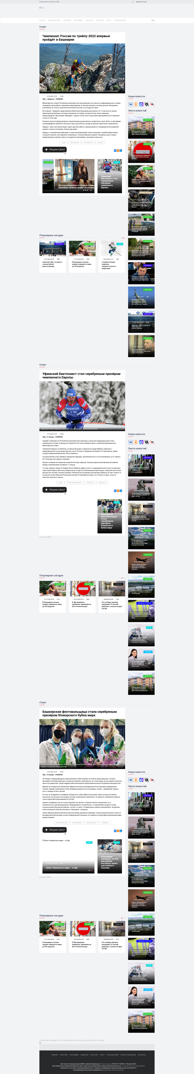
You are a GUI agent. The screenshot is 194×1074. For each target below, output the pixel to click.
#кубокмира (77, 823)
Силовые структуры (144, 603)
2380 (147, 199)
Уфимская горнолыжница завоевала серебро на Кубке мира (68, 866)
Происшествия (120, 20)
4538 (147, 322)
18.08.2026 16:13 (138, 490)
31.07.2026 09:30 (138, 128)
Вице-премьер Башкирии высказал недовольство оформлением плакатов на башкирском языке (141, 253)
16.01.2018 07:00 (52, 861)
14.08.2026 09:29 (138, 537)
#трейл (100, 142)
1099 (147, 128)
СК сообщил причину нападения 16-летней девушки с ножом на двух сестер (52, 605)
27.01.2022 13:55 (108, 170)
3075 (117, 259)
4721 (147, 274)
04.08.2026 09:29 (138, 659)
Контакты (142, 1055)
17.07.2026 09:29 (138, 248)
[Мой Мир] (121, 150)
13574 (62, 181)
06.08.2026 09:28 (138, 634)
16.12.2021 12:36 (108, 850)
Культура (100, 20)
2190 (147, 610)
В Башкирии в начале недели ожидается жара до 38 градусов (141, 181)
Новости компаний (128, 1055)
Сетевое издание (106, 1064)
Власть (88, 162)
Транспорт (147, 314)
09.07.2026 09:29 (138, 322)
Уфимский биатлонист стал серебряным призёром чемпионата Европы (109, 182)
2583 (147, 297)
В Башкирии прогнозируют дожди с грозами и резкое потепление (141, 591)
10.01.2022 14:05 (108, 508)
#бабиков (102, 483)
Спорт (109, 20)
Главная (54, 1055)
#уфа (64, 142)
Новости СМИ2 (45, 537)
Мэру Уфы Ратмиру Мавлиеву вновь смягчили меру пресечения (141, 351)
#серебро (105, 823)
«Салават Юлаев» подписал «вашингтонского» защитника (49, 265)
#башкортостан (62, 823)
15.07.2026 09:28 (138, 274)
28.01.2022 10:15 (52, 181)
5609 (58, 939)
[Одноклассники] (118, 150)
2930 (147, 248)
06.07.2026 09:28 (138, 347)
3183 (58, 259)
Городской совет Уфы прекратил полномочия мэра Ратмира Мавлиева (140, 278)
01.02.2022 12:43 (52, 96)
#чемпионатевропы (74, 483)
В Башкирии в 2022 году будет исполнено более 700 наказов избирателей (66, 186)
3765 (58, 599)
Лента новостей (54, 20)
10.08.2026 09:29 (138, 587)
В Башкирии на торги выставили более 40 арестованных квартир (139, 132)
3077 (87, 259)
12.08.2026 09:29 (79, 599)
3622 (87, 599)
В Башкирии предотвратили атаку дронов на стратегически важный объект (141, 205)
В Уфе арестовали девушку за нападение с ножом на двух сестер (141, 494)
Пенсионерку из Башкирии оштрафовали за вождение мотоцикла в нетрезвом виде (141, 615)
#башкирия (74, 142)
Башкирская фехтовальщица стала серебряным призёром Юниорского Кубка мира (109, 521)
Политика (67, 20)
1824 (147, 490)
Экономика (78, 20)
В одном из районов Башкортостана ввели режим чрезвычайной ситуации (80, 265)
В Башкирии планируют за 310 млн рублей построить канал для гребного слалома (109, 862)
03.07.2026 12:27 (49, 259)
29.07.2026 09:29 (108, 259)
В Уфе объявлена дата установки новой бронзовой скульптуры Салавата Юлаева (140, 542)
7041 (61, 861)
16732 (104, 510)
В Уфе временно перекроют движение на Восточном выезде (111, 264)
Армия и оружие (145, 192)
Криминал (59, 584)
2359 (147, 537)
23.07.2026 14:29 (138, 199)
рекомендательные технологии (113, 1070)
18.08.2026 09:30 (49, 599)
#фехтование (91, 823)
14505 (104, 852)
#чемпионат (88, 142)
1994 (147, 464)
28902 (148, 634)
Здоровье (148, 651)
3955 (147, 177)
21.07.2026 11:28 (79, 259)
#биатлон (90, 483)
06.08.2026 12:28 (138, 610)
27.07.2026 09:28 (138, 177)
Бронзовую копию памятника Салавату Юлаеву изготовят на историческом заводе (139, 302)
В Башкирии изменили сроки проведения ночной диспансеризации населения (141, 664)
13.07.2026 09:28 (138, 297)
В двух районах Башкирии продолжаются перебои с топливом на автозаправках (141, 470)
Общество (89, 20)
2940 (117, 599)
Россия (42, 20)
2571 (147, 587)
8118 (147, 347)
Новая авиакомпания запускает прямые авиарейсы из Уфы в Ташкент (80, 605)
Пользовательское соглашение (132, 1066)
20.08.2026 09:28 (138, 464)
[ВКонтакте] (115, 150)
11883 (104, 172)
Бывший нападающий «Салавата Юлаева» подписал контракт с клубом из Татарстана (139, 640)
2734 (147, 659)
